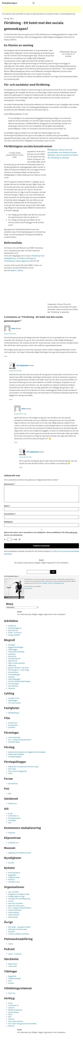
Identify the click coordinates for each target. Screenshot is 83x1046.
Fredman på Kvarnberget (16, 652)
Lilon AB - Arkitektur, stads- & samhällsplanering (50, 583)
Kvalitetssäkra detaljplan (16, 754)
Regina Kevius (12, 964)
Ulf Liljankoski (22, 365)
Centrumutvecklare (14, 737)
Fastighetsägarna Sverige (16, 896)
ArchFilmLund (12, 723)
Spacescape (12, 769)
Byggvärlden (12, 875)
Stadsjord (11, 677)
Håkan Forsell (12, 661)
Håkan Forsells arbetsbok (16, 663)
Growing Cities (13, 725)
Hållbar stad (12, 665)
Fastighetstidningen (14, 978)
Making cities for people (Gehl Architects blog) (23, 767)
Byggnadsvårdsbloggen (15, 647)
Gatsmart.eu (12, 656)
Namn (7, 506)
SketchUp (11, 1019)
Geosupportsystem (14, 658)
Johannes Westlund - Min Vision (18, 668)
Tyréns (10, 773)
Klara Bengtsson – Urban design (18, 670)
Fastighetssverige (14, 877)
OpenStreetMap (13, 1012)
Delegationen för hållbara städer (18, 894)
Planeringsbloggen (14, 674)
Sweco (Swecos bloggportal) (17, 771)
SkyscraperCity (13, 630)
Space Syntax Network (15, 1021)
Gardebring (11, 654)
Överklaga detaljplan (14, 757)
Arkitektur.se (12, 626)
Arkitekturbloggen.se (14, 628)
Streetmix (11, 1026)
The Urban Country (14, 703)
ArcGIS (10, 813)
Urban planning (13, 686)
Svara (5, 356)
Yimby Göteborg (13, 912)
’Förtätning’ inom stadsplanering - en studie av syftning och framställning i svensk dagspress (24, 258)
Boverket (11, 863)
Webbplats (8, 522)
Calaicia (10, 944)
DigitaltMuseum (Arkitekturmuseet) (19, 853)
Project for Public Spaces (16, 906)
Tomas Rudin (12, 966)
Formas (10, 901)
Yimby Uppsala (13, 917)
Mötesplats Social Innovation (17, 929)
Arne (13, 328)
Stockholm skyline (14, 742)
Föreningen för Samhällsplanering (19, 899)
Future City (11, 993)
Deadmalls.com (13, 843)
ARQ (9, 793)
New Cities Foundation (15, 903)
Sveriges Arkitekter (14, 635)
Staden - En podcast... (15, 633)
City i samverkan (13, 892)
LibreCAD (11, 1008)
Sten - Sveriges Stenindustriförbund (19, 740)
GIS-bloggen (12, 820)
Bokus (20, 270)
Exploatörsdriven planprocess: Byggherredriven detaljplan (27, 752)
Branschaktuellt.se (14, 873)
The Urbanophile (13, 684)
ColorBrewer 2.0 (13, 816)
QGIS (9, 823)
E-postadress (10, 514)
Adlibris (13, 270)
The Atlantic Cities (14, 882)
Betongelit (11, 645)
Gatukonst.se (12, 803)
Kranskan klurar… (13, 672)
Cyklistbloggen (13, 649)
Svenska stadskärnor (15, 910)
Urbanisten (11, 688)
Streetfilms (11, 727)
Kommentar (9, 484)
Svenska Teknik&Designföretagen (19, 681)
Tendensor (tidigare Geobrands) (18, 934)
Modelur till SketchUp (15, 1010)
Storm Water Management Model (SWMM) (22, 1024)
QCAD (10, 1014)
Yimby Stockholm (13, 915)
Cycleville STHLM (13, 698)
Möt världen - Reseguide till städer (19, 927)
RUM (9, 981)
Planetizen (11, 879)
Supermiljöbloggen (14, 679)
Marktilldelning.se (13, 713)
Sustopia (11, 983)
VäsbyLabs (11, 833)
